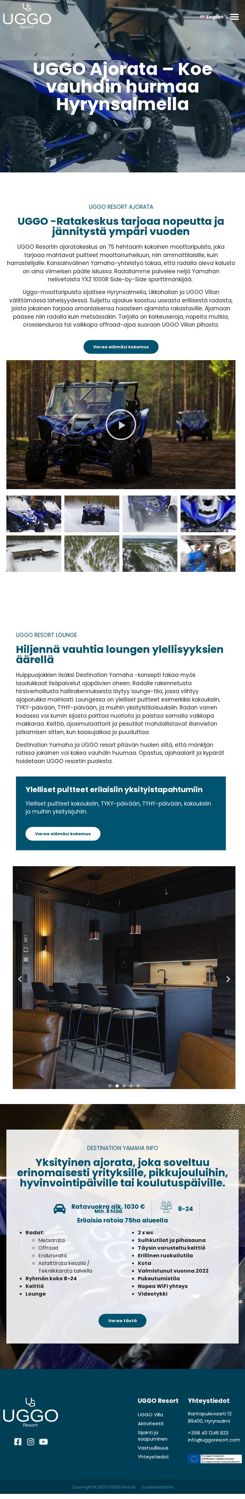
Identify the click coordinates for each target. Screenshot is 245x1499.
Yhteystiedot (153, 1456)
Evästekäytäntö (158, 1487)
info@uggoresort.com (214, 1439)
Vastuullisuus (153, 1447)
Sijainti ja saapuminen (152, 1435)
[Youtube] (43, 1441)
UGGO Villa (150, 1414)
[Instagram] (30, 1441)
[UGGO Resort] (39, 17)
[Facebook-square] (18, 1441)
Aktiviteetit (151, 1423)
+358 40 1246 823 (208, 1432)
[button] (234, 17)
